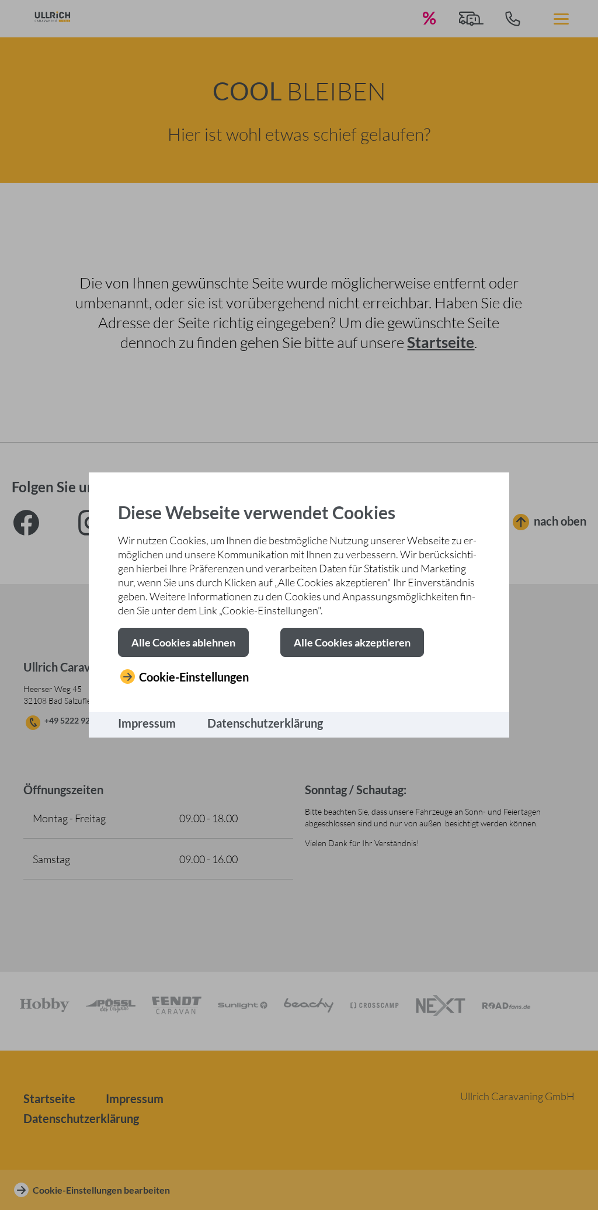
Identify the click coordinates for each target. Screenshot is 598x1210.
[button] (183, 642)
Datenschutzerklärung (265, 723)
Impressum (147, 723)
